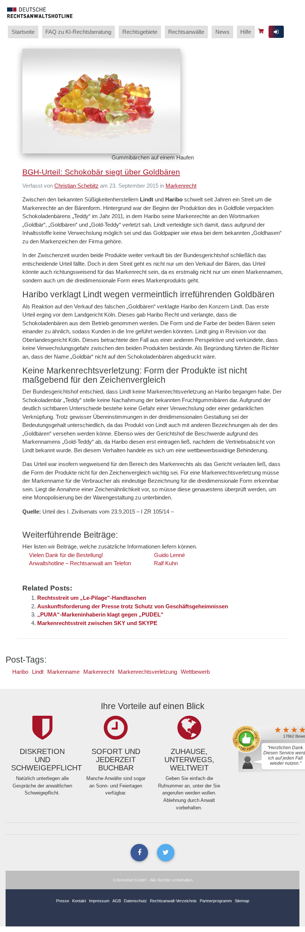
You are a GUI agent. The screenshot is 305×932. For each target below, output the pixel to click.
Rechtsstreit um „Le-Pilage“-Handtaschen (91, 598)
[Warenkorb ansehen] (261, 31)
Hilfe (245, 32)
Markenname (63, 672)
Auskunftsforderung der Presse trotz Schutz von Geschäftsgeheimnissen (132, 606)
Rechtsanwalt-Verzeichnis (173, 901)
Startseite (23, 32)
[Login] (276, 32)
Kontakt (79, 901)
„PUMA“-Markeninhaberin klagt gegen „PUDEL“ (100, 614)
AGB (116, 901)
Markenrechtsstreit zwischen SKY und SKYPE (97, 623)
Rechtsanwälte (186, 32)
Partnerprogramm (216, 901)
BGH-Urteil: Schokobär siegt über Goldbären (101, 172)
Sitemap (242, 901)
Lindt (38, 672)
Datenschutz (135, 901)
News (222, 32)
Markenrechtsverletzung (147, 672)
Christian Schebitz (76, 185)
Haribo (20, 672)
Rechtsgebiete (139, 32)
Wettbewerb (195, 672)
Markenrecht (181, 185)
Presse (62, 901)
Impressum (99, 901)
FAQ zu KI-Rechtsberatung (78, 32)
